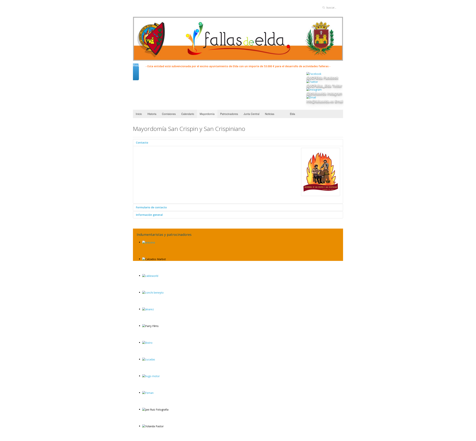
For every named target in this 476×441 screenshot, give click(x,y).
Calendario (187, 114)
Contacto (142, 142)
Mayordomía (207, 114)
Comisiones (169, 114)
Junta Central (251, 114)
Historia (151, 114)
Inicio (139, 114)
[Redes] (136, 76)
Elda (292, 114)
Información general (149, 215)
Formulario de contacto (151, 207)
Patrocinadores (229, 114)
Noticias (269, 114)
